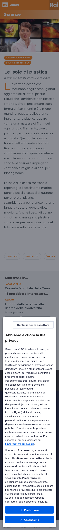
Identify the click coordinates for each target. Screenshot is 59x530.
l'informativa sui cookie (19, 443)
